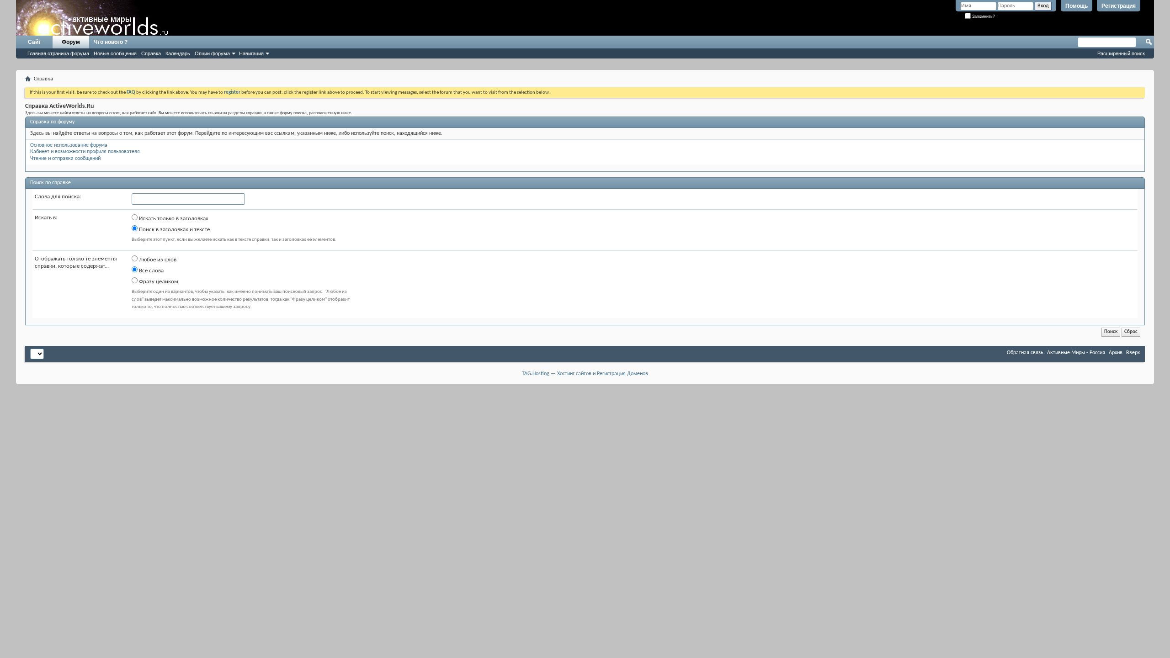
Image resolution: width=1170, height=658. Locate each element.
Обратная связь (1025, 353)
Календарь (177, 53)
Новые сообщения (115, 53)
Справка (151, 53)
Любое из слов (157, 260)
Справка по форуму (52, 122)
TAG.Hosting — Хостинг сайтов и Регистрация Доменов (585, 374)
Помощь (1076, 6)
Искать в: (46, 218)
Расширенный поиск (1121, 53)
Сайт (34, 42)
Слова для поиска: (58, 197)
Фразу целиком (158, 282)
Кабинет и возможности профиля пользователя (85, 151)
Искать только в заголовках (173, 219)
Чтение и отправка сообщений (65, 158)
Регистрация (1118, 6)
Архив (1115, 353)
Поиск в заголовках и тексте (174, 230)
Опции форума (212, 53)
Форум (71, 42)
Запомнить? (983, 16)
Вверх (1133, 353)
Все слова (151, 271)
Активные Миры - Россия (1076, 353)
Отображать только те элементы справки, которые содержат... (76, 262)
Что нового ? (111, 42)
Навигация (251, 53)
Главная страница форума (58, 53)
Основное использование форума (68, 145)
